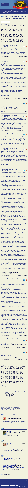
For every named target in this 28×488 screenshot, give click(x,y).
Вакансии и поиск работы (8, 466)
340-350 (10, 31)
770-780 (14, 40)
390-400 (6, 33)
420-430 (17, 33)
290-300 (14, 30)
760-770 (10, 40)
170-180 (14, 28)
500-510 (2, 35)
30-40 (15, 25)
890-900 (14, 43)
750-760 (6, 40)
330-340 (6, 31)
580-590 (10, 36)
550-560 (21, 35)
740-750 (2, 40)
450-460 (6, 34)
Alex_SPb (25, 347)
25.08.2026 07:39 (13, 460)
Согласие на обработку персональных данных (9, 485)
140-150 (2, 28)
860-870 (2, 43)
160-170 (10, 28)
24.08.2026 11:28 (18, 465)
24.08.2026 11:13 (16, 466)
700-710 (10, 39)
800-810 (2, 41)
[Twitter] (24, 46)
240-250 (17, 29)
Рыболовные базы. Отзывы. (10, 393)
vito (26, 359)
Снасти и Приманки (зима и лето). (9, 464)
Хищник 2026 (5, 459)
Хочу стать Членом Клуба (8, 458)
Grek (26, 275)
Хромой (25, 144)
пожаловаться (21, 56)
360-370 (17, 31)
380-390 (2, 33)
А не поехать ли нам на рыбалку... (11, 387)
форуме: (11, 385)
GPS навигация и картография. (9, 465)
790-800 (21, 40)
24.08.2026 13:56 (19, 464)
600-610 (17, 36)
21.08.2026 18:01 (16, 469)
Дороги (6, 390)
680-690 (2, 39)
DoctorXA (25, 130)
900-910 (17, 43)
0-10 (6, 25)
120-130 (19, 26)
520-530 (10, 35)
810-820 (6, 41)
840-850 (17, 41)
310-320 (21, 30)
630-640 (6, 38)
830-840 (14, 41)
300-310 (17, 30)
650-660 (14, 38)
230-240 (14, 29)
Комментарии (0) (7, 56)
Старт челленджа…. (12, 444)
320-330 (2, 31)
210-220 (6, 29)
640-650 (10, 38)
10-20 (9, 25)
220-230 (10, 29)
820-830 (10, 41)
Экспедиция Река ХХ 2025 (8, 461)
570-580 (6, 36)
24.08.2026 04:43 (6, 468)
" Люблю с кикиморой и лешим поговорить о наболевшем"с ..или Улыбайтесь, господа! (15, 434)
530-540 (14, 35)
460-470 (10, 34)
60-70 (24, 25)
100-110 (11, 26)
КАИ (26, 335)
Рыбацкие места (8, 391)
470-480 (14, 34)
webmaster (20, 487)
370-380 (21, 31)
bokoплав (9, 431)
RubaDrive (9, 417)
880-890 (10, 43)
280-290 (10, 30)
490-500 (21, 34)
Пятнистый (25, 98)
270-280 (6, 30)
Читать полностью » (7, 437)
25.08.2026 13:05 (16, 458)
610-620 (21, 36)
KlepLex (25, 111)
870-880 (6, 43)
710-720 (14, 39)
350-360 (14, 31)
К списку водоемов (6, 21)
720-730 (17, 39)
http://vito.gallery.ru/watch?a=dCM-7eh (9, 357)
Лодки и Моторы (6, 460)
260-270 (2, 30)
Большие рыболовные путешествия (11, 396)
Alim (26, 56)
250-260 (21, 29)
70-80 (2, 26)
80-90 (5, 26)
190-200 (21, 28)
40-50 (18, 25)
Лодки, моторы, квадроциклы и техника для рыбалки (13, 467)
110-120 (15, 26)
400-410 (10, 33)
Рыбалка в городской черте (10, 394)
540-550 (17, 35)
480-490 (17, 34)
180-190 (17, 28)
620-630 (2, 38)
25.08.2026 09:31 (11, 459)
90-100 (8, 26)
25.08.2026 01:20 (16, 461)
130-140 (23, 26)
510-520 (6, 35)
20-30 (12, 25)
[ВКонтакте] (23, 46)
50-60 (21, 25)
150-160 (6, 28)
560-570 (2, 36)
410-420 (14, 33)
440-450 (2, 34)
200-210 (2, 29)
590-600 (14, 36)
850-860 (21, 41)
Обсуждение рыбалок (9, 386)
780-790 (17, 40)
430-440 (21, 33)
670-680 (21, 38)
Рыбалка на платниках (9, 395)
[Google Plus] (26, 46)
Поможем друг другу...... (7, 469)
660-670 (17, 38)
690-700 (6, 39)
